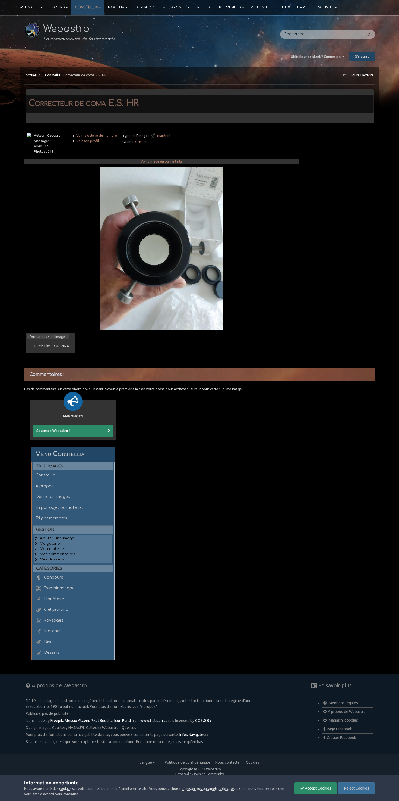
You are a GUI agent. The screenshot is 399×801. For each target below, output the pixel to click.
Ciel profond (55, 609)
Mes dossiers (52, 559)
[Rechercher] (369, 34)
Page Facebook (339, 729)
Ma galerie (50, 544)
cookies (65, 788)
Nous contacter (228, 762)
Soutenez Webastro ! (53, 430)
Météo (203, 7)
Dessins (51, 652)
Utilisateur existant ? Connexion (316, 56)
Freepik (56, 720)
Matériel (163, 136)
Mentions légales (343, 703)
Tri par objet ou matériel (59, 507)
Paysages (53, 620)
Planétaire (53, 599)
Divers (49, 642)
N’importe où (345, 34)
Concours (53, 577)
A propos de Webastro (347, 711)
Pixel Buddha (102, 720)
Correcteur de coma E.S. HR (85, 75)
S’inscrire (362, 56)
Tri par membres (51, 518)
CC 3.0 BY (203, 720)
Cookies (252, 762)
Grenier (179, 7)
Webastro (30, 7)
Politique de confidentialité (187, 762)
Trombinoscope (59, 588)
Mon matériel (52, 549)
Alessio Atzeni (77, 720)
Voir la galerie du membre (96, 135)
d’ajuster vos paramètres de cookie (209, 788)
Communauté (148, 7)
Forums (57, 7)
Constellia (86, 7)
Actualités (262, 7)
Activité (326, 7)
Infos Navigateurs (194, 735)
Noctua (116, 7)
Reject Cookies (356, 788)
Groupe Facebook (341, 737)
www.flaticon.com (155, 720)
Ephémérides (229, 7)
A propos (45, 486)
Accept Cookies (317, 788)
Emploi (304, 7)
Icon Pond (122, 720)
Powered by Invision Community (199, 774)
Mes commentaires (57, 554)
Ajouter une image (57, 538)
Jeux (285, 7)
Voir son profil (87, 141)
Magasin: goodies (343, 720)
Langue (146, 762)
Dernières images (53, 496)
